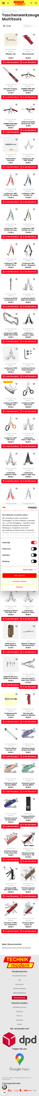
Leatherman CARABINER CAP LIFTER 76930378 (11, 319)
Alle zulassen (19, 575)
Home (3, 10)
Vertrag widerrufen (20, 998)
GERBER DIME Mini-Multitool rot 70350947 (11, 109)
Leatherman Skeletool (28, 493)
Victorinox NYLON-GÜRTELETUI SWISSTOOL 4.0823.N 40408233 (28, 804)
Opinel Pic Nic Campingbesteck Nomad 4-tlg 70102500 (11, 664)
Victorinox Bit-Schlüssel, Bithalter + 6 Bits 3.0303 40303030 (28, 699)
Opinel (28, 641)
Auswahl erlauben (19, 581)
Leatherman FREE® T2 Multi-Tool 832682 (11, 389)
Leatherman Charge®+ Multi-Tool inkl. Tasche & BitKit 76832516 (28, 319)
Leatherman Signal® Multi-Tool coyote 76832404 (28, 458)
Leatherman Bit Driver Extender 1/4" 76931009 (11, 284)
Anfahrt (19, 1024)
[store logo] (19, 3)
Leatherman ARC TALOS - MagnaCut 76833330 (28, 249)
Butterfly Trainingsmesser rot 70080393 (11, 74)
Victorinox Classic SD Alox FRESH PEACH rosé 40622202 (11, 769)
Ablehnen (19, 587)
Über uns (19, 1016)
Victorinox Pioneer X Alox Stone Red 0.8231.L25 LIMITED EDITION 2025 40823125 (11, 839)
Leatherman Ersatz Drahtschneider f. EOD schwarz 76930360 (28, 354)
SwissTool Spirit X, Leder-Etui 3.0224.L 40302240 (28, 664)
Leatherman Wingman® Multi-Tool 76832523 (28, 596)
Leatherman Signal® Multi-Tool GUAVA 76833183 (11, 493)
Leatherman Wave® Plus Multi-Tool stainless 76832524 (11, 596)
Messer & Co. (22, 10)
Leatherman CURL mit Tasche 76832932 (11, 354)
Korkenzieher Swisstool (11, 144)
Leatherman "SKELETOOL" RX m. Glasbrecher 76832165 (11, 249)
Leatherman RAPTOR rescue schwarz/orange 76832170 (11, 424)
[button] (16, 35)
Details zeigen (28, 569)
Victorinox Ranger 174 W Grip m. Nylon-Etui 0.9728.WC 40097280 (28, 839)
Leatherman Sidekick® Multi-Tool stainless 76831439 (11, 458)
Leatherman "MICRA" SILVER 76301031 (28, 144)
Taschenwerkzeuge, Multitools (11, 50)
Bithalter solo (11, 40)
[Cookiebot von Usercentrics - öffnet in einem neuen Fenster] (28, 507)
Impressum (19, 1011)
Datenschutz (20, 984)
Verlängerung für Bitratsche (11, 699)
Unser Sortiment (12, 10)
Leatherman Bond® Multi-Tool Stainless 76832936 (28, 284)
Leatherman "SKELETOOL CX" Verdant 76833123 (28, 214)
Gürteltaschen (11, 641)
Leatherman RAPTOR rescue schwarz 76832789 (28, 389)
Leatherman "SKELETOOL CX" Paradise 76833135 (11, 214)
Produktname (27, 26)
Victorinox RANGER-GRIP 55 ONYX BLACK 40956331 (11, 874)
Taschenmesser (28, 119)
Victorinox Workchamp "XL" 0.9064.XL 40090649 (28, 908)
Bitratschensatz (28, 40)
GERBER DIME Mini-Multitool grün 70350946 (28, 74)
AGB (19, 980)
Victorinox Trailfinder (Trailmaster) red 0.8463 (11, 908)
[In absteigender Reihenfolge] (35, 26)
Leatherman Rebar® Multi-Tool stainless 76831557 (28, 424)
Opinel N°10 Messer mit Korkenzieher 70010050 (28, 631)
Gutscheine (19, 1020)
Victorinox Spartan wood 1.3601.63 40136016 (28, 874)
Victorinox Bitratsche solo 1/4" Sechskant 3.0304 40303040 (11, 734)
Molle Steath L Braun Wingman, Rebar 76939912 (11, 631)
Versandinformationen (19, 976)
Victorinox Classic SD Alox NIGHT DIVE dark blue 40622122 (11, 804)
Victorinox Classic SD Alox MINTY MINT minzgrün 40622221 (28, 769)
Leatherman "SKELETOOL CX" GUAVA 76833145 (11, 179)
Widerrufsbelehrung (19, 993)
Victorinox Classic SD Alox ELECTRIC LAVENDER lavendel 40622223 (28, 734)
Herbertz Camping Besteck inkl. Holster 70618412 (28, 109)
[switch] (34, 549)
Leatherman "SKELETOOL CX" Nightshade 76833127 (28, 179)
